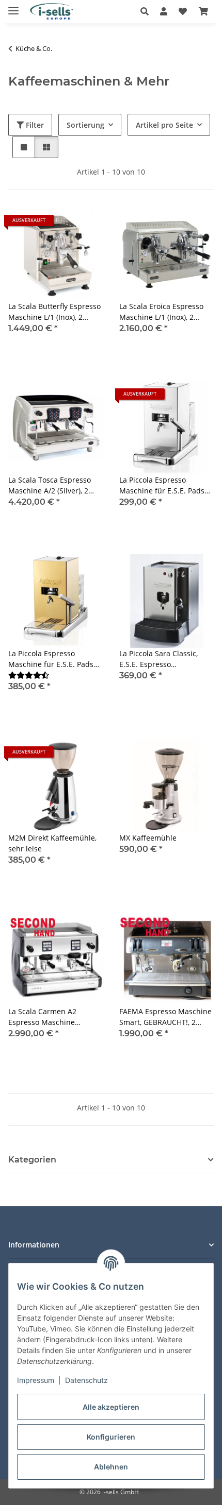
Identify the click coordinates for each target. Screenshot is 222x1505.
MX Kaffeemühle (148, 838)
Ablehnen (111, 1466)
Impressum (35, 1380)
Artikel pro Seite (164, 125)
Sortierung (85, 125)
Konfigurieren (111, 1436)
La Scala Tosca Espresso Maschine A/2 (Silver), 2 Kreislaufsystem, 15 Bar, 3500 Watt (49, 485)
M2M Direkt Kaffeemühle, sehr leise (52, 843)
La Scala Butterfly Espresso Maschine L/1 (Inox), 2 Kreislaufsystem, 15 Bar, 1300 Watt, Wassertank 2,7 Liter (54, 311)
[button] (147, 11)
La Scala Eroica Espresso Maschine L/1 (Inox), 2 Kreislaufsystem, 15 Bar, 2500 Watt (161, 311)
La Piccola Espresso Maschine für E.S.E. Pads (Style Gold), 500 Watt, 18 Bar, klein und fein (50, 659)
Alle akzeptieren (111, 1407)
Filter (34, 125)
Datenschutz (86, 1380)
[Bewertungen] (28, 675)
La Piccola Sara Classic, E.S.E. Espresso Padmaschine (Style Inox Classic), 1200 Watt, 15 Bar (164, 659)
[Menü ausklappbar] (13, 6)
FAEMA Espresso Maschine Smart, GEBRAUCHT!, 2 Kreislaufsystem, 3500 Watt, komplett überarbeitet (165, 1017)
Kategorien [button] (32, 1160)
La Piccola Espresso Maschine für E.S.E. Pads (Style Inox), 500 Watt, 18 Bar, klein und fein (161, 485)
